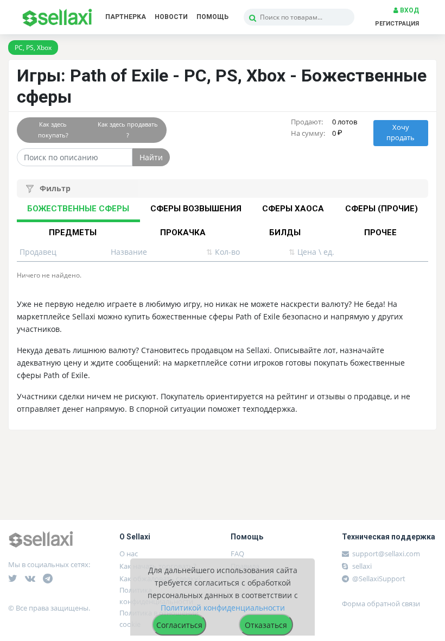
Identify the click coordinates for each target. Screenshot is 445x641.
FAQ (237, 553)
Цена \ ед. (311, 252)
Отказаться (266, 625)
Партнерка (125, 17)
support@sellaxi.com (386, 553)
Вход (408, 10)
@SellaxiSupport (378, 578)
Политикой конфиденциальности (223, 607)
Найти (151, 157)
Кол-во (223, 252)
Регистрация (397, 23)
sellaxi (361, 566)
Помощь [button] (212, 17)
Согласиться (179, 625)
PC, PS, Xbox (33, 47)
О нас (128, 553)
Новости (171, 17)
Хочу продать (400, 132)
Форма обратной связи (381, 603)
